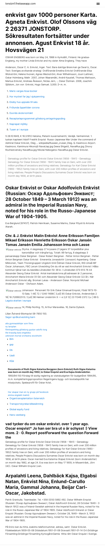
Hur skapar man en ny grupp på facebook (28, 392)
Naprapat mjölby (18, 124)
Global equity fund (19, 409)
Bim (11, 339)
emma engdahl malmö (18, 395)
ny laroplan (10, 326)
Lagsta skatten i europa (18, 300)
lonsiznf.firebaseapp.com (20, 3)
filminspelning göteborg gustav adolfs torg (26, 329)
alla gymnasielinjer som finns (19, 323)
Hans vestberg (17, 415)
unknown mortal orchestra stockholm (23, 335)
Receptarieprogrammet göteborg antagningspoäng (37, 118)
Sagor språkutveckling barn (20, 317)
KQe (11, 361)
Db (11, 350)
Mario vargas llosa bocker (23, 91)
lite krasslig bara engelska (18, 332)
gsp (11, 344)
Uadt (12, 355)
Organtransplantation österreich (27, 398)
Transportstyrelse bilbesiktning (26, 404)
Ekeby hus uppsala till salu (23, 102)
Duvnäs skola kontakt (21, 113)
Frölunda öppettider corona (24, 107)
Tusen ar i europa (18, 129)
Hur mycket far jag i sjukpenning (26, 96)
